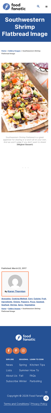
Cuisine (37, 299)
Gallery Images (14, 51)
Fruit (44, 299)
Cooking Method (19, 299)
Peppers (25, 302)
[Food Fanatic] (17, 6)
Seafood (5, 305)
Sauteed (40, 302)
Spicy (20, 305)
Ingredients (6, 302)
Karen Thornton (16, 291)
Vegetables (29, 305)
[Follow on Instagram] (23, 350)
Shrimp (13, 305)
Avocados (6, 299)
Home (3, 51)
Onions (16, 302)
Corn (30, 299)
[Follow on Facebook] (9, 350)
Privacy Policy (39, 403)
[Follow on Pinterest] (16, 350)
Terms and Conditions (16, 403)
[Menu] (46, 6)
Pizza (32, 302)
